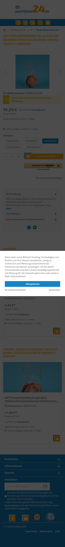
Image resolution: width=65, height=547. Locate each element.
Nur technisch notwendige (15, 290)
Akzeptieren (33, 283)
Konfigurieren (54, 290)
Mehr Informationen (15, 276)
